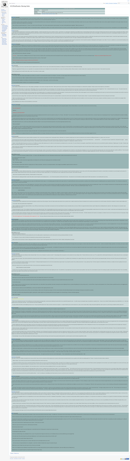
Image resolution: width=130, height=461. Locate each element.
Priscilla (47, 13)
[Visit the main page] (4, 4)
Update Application (4, 27)
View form (107, 3)
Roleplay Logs (16, 453)
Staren (54, 13)
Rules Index (3, 19)
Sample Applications (5, 25)
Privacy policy (11, 458)
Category (12, 453)
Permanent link (4, 42)
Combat (3, 20)
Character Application (5, 26)
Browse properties (4, 44)
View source (111, 3)
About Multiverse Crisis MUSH (17, 458)
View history (115, 3)
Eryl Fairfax (43, 13)
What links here (4, 38)
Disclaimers (23, 458)
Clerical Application (4, 28)
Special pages (4, 40)
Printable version (4, 41)
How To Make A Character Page (4, 34)
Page (10, 3)
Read (104, 3)
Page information (4, 43)
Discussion (13, 3)
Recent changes (3, 10)
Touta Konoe (51, 13)
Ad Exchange (4, 22)
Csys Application (4, 29)
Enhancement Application (4, 31)
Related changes (4, 39)
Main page (2, 9)
